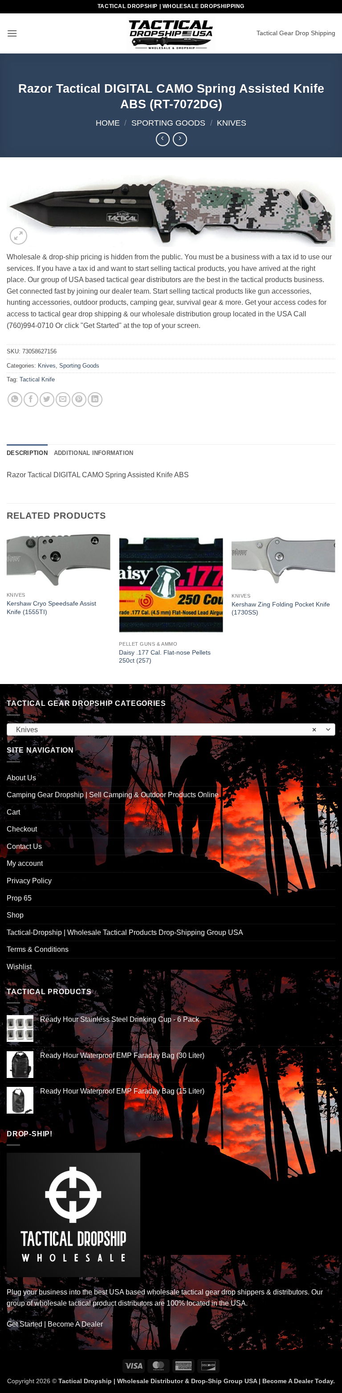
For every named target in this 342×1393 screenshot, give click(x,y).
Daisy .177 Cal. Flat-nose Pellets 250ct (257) (165, 656)
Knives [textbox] (166, 729)
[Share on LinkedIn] (95, 399)
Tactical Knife (37, 379)
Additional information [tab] (94, 453)
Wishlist (19, 967)
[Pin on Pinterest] (79, 399)
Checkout (22, 829)
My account (25, 863)
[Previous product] (180, 139)
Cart (13, 812)
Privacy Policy (29, 881)
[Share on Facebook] (31, 399)
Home (108, 122)
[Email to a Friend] (63, 399)
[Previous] (7, 607)
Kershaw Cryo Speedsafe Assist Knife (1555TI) (51, 607)
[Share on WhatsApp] (15, 399)
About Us (21, 778)
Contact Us (24, 846)
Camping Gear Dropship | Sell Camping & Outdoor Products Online (113, 795)
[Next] (335, 607)
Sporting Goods (168, 122)
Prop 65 (19, 898)
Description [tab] (27, 453)
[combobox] (171, 729)
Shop (15, 915)
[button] (12, 33)
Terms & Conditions (38, 949)
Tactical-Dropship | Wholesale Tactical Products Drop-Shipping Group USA (125, 932)
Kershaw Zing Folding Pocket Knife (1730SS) (281, 608)
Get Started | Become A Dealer (55, 1324)
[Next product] (163, 139)
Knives (231, 122)
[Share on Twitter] (47, 399)
